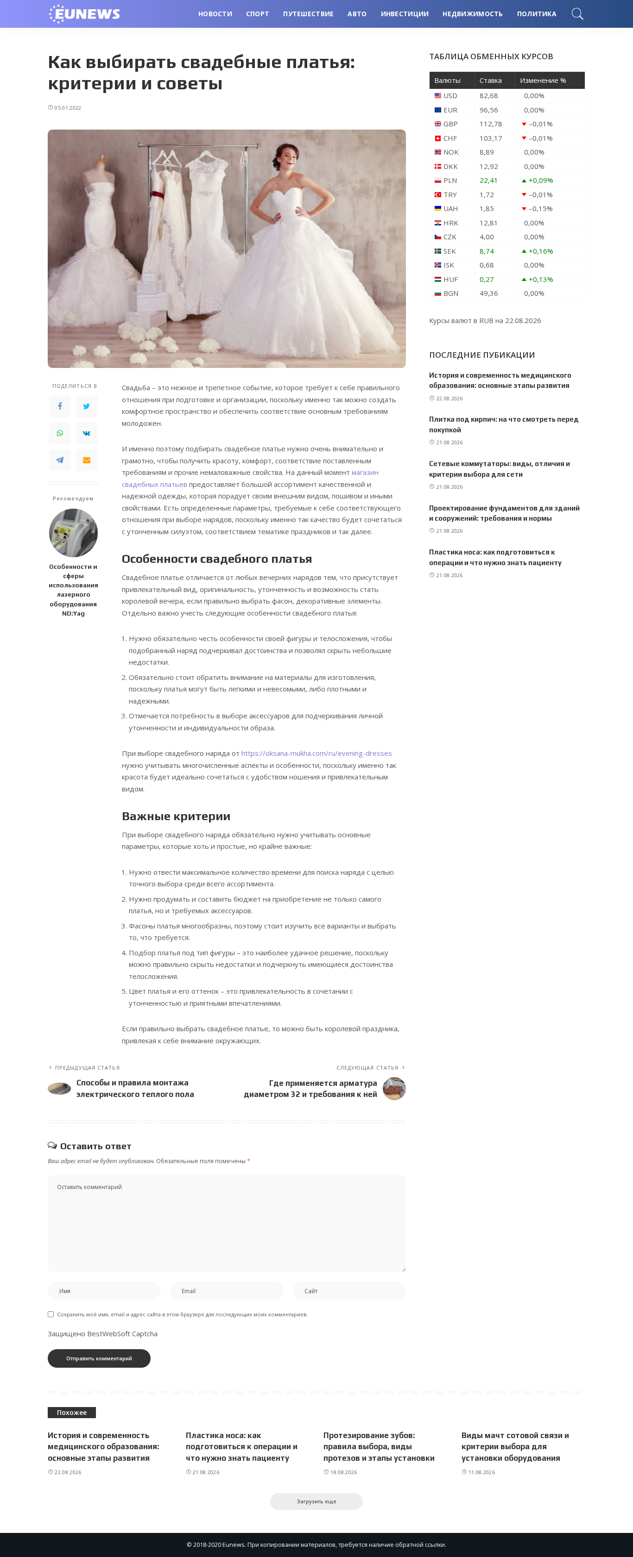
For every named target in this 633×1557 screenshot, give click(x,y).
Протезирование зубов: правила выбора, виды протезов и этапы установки (379, 1447)
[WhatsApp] (60, 433)
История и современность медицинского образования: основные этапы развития (103, 1447)
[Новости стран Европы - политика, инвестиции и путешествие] (90, 14)
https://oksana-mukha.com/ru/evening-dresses (316, 753)
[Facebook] (60, 406)
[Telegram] (60, 460)
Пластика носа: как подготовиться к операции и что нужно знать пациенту (242, 1447)
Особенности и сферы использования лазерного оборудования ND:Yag (73, 590)
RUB (486, 320)
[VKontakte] (87, 433)
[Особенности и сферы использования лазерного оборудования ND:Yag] (73, 533)
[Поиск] (577, 14)
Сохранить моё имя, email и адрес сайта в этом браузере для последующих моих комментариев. (182, 1314)
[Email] (87, 460)
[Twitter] (87, 406)
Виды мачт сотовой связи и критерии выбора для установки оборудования (515, 1447)
